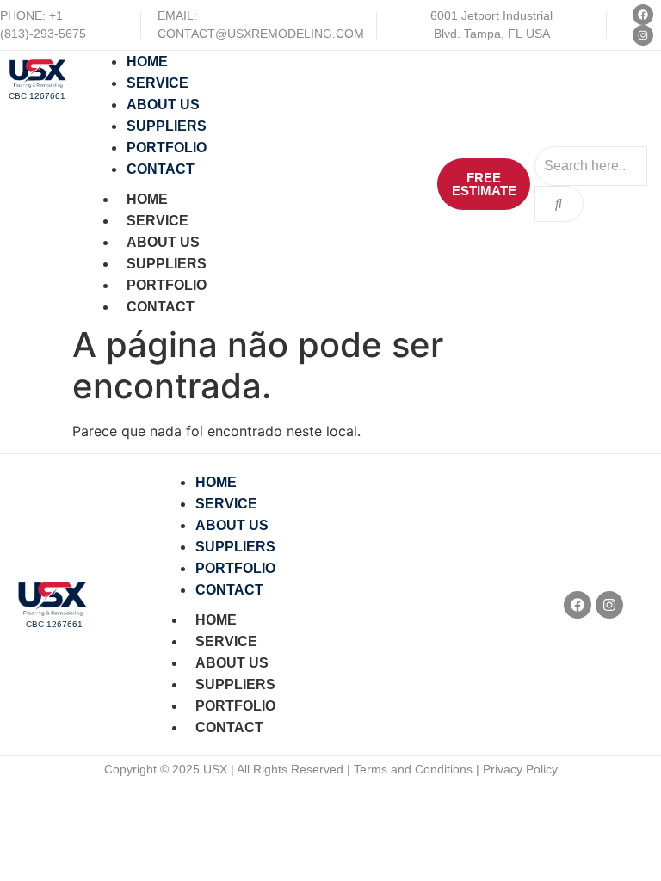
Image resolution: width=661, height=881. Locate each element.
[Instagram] (643, 35)
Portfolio (167, 285)
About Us (163, 242)
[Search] (559, 204)
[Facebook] (643, 14)
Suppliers (167, 263)
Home (147, 199)
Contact (161, 306)
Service (157, 220)
